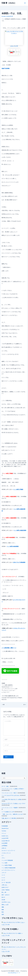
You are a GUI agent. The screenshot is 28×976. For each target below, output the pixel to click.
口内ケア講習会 (5, 890)
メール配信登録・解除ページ (9, 647)
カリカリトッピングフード (8, 850)
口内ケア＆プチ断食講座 (19, 562)
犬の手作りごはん (6, 902)
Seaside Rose (5, 828)
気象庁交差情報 (5, 68)
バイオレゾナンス (6, 853)
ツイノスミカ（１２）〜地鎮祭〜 (10, 807)
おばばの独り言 (5, 840)
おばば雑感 (4, 843)
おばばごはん (5, 835)
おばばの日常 (5, 838)
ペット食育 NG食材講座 (13, 546)
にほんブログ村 (14, 46)
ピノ (3, 855)
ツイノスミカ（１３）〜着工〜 (9, 793)
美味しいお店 (5, 904)
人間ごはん (4, 885)
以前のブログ (5, 887)
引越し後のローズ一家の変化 (9, 818)
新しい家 (4, 892)
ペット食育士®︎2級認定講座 (8, 867)
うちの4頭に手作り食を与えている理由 (11, 799)
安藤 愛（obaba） (8, 3)
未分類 (3, 899)
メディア (4, 872)
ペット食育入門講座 (18, 489)
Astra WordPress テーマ (14, 972)
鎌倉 (3, 909)
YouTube (4, 831)
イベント (4, 833)
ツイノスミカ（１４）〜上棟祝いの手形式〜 (13, 788)
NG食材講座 (5, 826)
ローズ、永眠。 (5, 786)
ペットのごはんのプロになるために (11, 795)
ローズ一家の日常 (6, 882)
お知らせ (4, 848)
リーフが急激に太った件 (8, 811)
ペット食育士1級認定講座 (19, 530)
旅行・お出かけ (5, 895)
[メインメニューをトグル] (25, 3)
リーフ (3, 875)
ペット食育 (4, 863)
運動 (3, 907)
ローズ (3, 880)
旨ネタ (3, 897)
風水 (3, 912)
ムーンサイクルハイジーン (8, 870)
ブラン (3, 858)
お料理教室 (4, 845)
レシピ (3, 877)
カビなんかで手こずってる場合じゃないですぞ (13, 803)
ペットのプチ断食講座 (7, 860)
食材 (3, 914)
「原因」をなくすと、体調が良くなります (12, 814)
